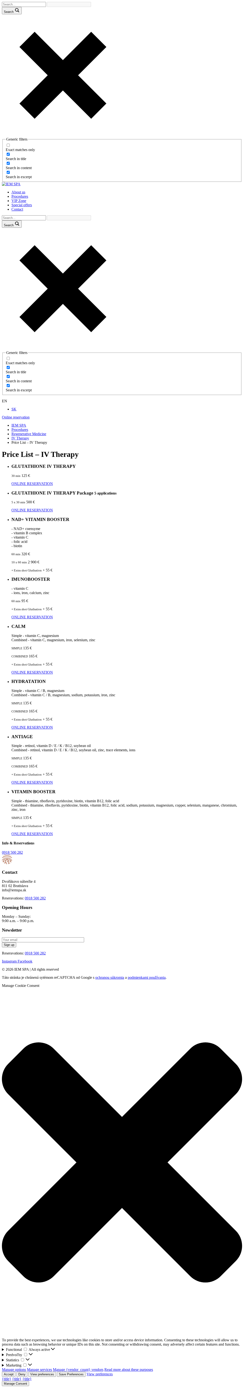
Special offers (21, 205)
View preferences (42, 1374)
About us (18, 192)
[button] (122, 1163)
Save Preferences (71, 1374)
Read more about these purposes (128, 1370)
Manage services (39, 1370)
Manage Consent (15, 1383)
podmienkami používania (147, 977)
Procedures (19, 196)
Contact (17, 209)
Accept (9, 1374)
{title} (6, 1379)
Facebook (25, 961)
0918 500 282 (12, 852)
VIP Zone (18, 201)
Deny (21, 1374)
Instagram (10, 961)
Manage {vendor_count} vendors (78, 1370)
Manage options (14, 1370)
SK (13, 409)
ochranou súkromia (109, 977)
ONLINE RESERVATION (32, 484)
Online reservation (16, 417)
